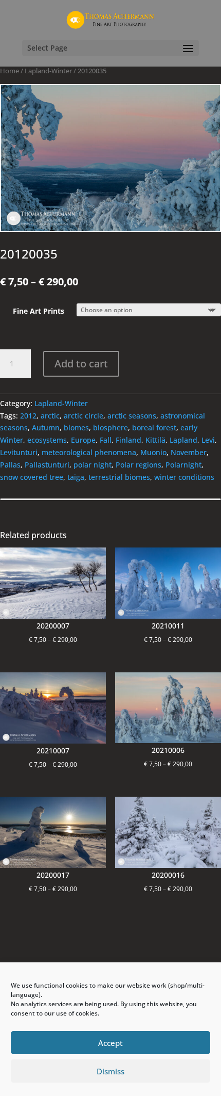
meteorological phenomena (89, 452)
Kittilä (155, 440)
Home (9, 70)
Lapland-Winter (48, 70)
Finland (128, 440)
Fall (106, 440)
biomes (76, 427)
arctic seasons (131, 416)
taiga (75, 477)
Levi (208, 440)
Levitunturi (19, 452)
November (189, 452)
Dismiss (110, 1071)
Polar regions (138, 465)
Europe (83, 440)
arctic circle (83, 416)
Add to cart (81, 363)
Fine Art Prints (38, 311)
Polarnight (183, 465)
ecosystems (47, 440)
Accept (110, 1043)
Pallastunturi (47, 465)
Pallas (10, 465)
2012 (28, 416)
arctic (50, 416)
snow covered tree (31, 477)
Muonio (153, 452)
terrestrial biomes (119, 477)
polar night (92, 465)
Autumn (46, 427)
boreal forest (154, 427)
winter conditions (184, 477)
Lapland (183, 440)
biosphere (110, 427)
